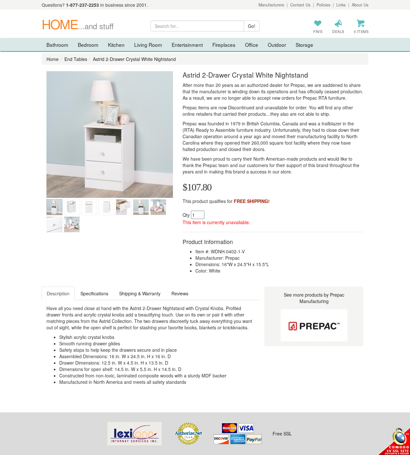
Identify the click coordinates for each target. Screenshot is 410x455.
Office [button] (251, 44)
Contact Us (300, 5)
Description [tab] (58, 293)
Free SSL (282, 433)
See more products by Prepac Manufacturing (314, 297)
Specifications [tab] (94, 293)
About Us (360, 5)
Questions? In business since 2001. (95, 5)
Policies (323, 5)
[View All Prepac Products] (314, 325)
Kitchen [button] (116, 44)
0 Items (361, 31)
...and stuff (78, 26)
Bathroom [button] (57, 44)
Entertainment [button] (187, 44)
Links (341, 5)
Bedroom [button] (88, 44)
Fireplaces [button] (223, 44)
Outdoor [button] (277, 44)
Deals (338, 31)
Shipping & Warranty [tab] (139, 293)
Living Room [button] (148, 44)
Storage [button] (304, 44)
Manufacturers (271, 5)
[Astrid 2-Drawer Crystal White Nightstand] (109, 134)
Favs (317, 31)
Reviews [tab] (179, 293)
